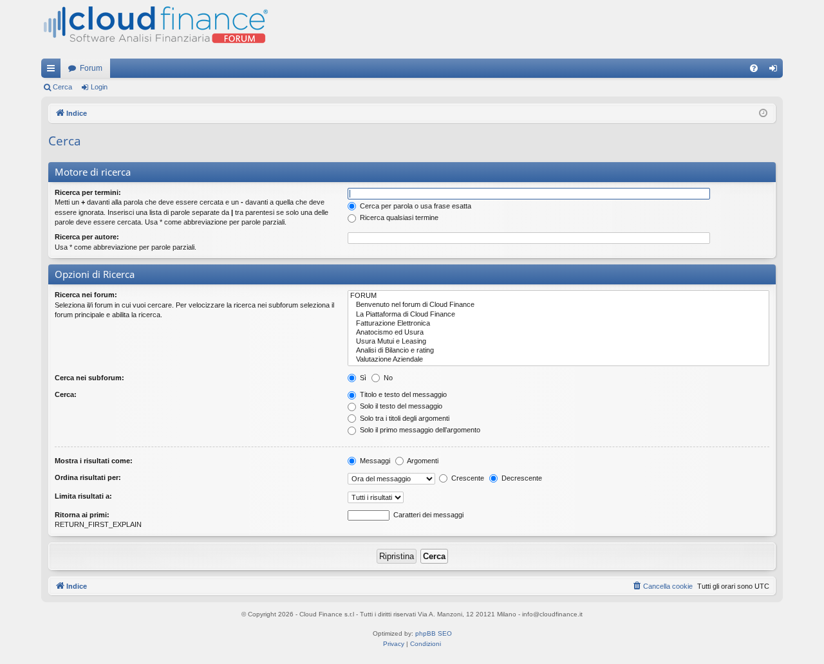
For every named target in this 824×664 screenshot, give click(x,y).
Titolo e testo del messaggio (402, 394)
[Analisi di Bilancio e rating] (558, 350)
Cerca (62, 87)
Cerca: (66, 394)
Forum (91, 68)
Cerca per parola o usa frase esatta (414, 206)
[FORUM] (558, 295)
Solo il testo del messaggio (400, 406)
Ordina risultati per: (88, 477)
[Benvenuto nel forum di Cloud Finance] (558, 304)
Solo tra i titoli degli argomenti (403, 418)
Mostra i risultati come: (94, 461)
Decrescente (521, 478)
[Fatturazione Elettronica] (558, 323)
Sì (362, 378)
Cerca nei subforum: (89, 378)
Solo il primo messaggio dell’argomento (419, 430)
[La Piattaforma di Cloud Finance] (558, 314)
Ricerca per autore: (87, 237)
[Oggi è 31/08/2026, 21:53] (763, 113)
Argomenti (422, 461)
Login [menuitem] (776, 71)
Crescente (466, 478)
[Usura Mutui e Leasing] (558, 341)
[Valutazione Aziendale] (558, 359)
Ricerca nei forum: (86, 295)
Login (99, 87)
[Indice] (154, 29)
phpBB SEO (433, 633)
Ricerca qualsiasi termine (398, 217)
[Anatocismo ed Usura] (558, 332)
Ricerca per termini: (88, 192)
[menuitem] (753, 68)
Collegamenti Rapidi (53, 71)
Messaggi (374, 461)
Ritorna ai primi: (82, 515)
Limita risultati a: (83, 496)
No (387, 378)
